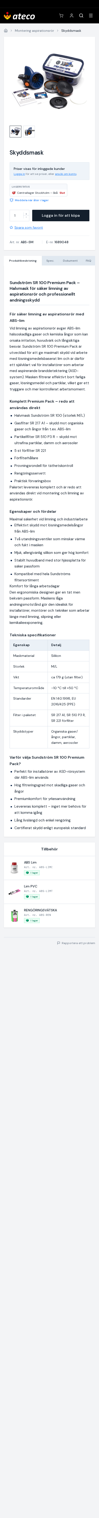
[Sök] (81, 15)
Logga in (19, 174)
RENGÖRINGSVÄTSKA (40, 910)
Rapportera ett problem (78, 943)
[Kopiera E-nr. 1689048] (71, 242)
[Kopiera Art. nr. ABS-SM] (36, 242)
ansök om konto (65, 174)
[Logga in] (71, 15)
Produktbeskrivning (23, 261)
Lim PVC (30, 886)
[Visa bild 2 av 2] (29, 131)
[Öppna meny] (91, 15)
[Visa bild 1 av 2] (15, 131)
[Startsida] (6, 30)
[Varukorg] (61, 15)
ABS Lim (30, 862)
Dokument (70, 261)
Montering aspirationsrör (34, 30)
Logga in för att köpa (61, 215)
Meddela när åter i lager (32, 200)
